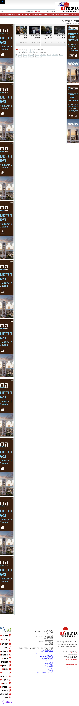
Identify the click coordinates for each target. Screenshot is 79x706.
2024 (35, 49)
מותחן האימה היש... (60, 39)
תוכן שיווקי (41, 641)
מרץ (22, 52)
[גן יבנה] (67, 12)
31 (40, 56)
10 (38, 54)
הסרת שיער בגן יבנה (48, 660)
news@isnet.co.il (72, 653)
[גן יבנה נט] (67, 637)
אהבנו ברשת (36, 647)
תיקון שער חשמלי (49, 663)
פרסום (51, 671)
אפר (25, 52)
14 (47, 54)
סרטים (26, 648)
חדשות (51, 642)
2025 (38, 49)
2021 (25, 49)
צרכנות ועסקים (49, 640)
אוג (34, 52)
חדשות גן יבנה (65, 14)
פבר (19, 52)
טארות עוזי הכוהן (49, 636)
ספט (37, 52)
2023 (32, 49)
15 (50, 54)
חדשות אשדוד (49, 637)
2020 (21, 49)
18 (57, 54)
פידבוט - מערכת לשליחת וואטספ (68, 668)
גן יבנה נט (75, 14)
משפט (51, 638)
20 (62, 54)
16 (52, 54)
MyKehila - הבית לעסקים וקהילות (45, 672)
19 (60, 54)
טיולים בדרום (50, 666)
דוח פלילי (46, 638)
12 (43, 54)
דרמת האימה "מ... (48, 39)
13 (45, 54)
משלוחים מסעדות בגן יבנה (46, 656)
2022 (28, 49)
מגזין (51, 632)
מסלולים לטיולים (49, 665)
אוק (40, 52)
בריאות (51, 631)
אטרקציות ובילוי (39, 631)
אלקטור (51, 653)
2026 (42, 49)
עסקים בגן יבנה (37, 14)
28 (33, 56)
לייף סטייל (50, 630)
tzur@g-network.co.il (71, 664)
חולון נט (51, 670)
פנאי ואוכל (40, 648)
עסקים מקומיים (49, 641)
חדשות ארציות (49, 644)
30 (38, 56)
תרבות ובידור (67, 23)
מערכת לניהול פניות (48, 661)
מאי (27, 52)
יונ (29, 52)
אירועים (27, 14)
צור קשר (20, 14)
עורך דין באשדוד (49, 664)
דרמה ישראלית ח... (22, 39)
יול (32, 52)
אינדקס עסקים (28, 647)
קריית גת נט (50, 669)
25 (26, 56)
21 (16, 56)
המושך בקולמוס (49, 634)
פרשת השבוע (48, 649)
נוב (42, 52)
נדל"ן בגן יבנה (50, 657)
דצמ (45, 52)
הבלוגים (51, 635)
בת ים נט (51, 662)
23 (21, 56)
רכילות (51, 648)
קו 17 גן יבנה (50, 655)
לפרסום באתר (29, 11)
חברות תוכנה (41, 646)
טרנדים (46, 631)
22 (19, 56)
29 (35, 56)
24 (23, 56)
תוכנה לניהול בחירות (48, 650)
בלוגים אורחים (39, 636)
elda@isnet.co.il (71, 659)
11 (40, 54)
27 (31, 56)
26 (28, 56)
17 (55, 54)
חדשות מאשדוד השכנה (51, 14)
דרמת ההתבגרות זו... (35, 39)
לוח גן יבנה (12, 14)
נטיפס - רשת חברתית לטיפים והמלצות (44, 654)
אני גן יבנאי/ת (40, 634)
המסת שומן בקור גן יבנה (47, 658)
